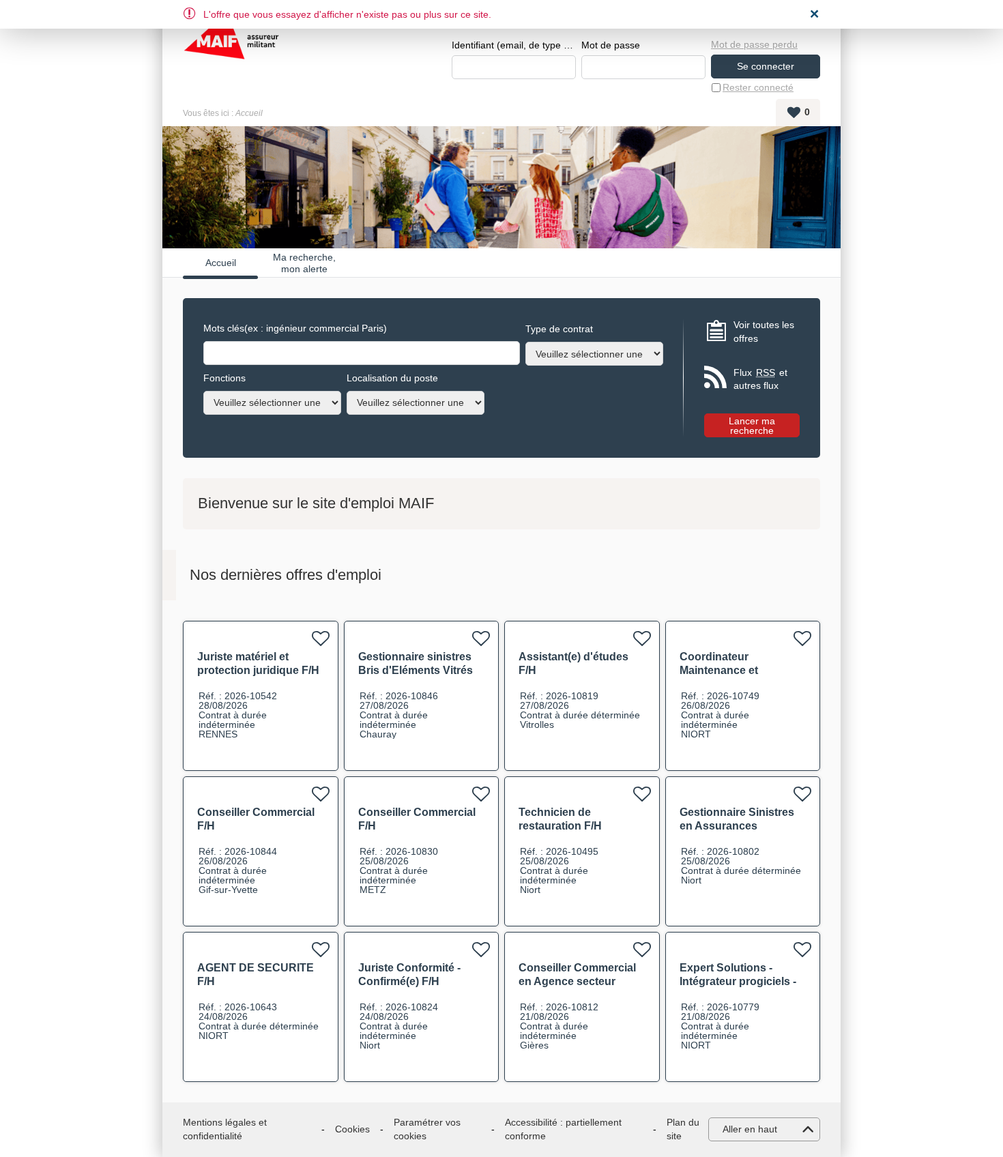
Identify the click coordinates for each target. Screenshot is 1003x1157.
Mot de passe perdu (754, 44)
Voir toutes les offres (763, 331)
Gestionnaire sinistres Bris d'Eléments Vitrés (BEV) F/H (415, 670)
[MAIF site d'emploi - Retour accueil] (231, 47)
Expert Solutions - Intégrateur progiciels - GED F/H (738, 981)
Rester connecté (758, 87)
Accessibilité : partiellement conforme (563, 1129)
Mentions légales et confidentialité (225, 1129)
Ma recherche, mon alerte (304, 263)
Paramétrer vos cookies (427, 1129)
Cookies (352, 1129)
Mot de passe (610, 45)
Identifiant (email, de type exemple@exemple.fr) (514, 45)
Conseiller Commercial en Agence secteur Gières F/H (577, 981)
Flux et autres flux (760, 379)
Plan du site (683, 1129)
